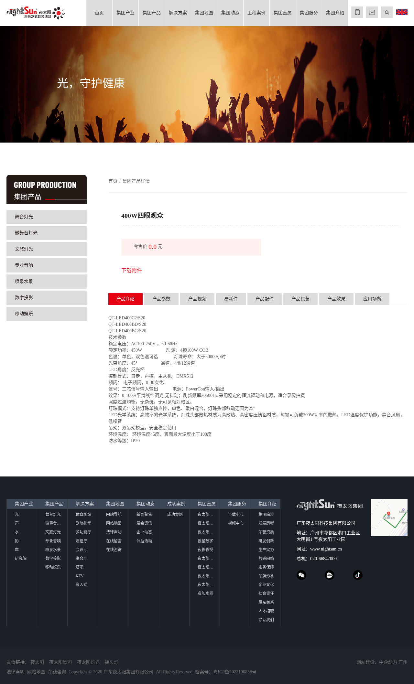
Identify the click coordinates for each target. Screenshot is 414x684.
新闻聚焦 (144, 514)
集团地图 (204, 12)
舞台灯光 (24, 216)
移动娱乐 (24, 313)
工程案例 (256, 12)
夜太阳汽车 (207, 514)
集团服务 (309, 12)
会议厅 (81, 550)
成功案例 (176, 503)
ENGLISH (402, 12)
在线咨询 (114, 550)
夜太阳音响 (207, 532)
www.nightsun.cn (326, 549)
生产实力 (266, 550)
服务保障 (266, 567)
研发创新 (266, 541)
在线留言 (114, 541)
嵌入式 (81, 584)
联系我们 (266, 620)
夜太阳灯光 (88, 662)
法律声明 (114, 532)
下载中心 (236, 514)
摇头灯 (111, 662)
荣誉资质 (266, 532)
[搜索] (387, 12)
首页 (99, 12)
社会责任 (266, 593)
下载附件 (131, 270)
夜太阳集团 (60, 662)
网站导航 (114, 514)
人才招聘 (266, 611)
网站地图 (114, 523)
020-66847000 (323, 558)
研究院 (21, 558)
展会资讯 (144, 523)
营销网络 (266, 558)
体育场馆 (83, 514)
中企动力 (388, 662)
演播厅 (81, 541)
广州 (403, 662)
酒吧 (79, 567)
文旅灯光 (24, 249)
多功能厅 (83, 532)
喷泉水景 (24, 281)
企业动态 (144, 532)
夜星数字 (205, 541)
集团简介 (266, 514)
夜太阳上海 (207, 558)
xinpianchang (329, 575)
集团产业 (125, 12)
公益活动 (144, 541)
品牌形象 (266, 576)
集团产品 (152, 12)
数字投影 (24, 297)
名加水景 (205, 593)
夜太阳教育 (207, 576)
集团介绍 (335, 12)
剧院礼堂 (83, 523)
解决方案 (178, 12)
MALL (372, 12)
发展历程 (266, 523)
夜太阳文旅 (207, 523)
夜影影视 (205, 550)
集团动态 (230, 12)
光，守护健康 (91, 83)
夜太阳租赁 (207, 584)
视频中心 (236, 523)
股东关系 (266, 602)
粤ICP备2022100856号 (234, 671)
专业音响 (24, 265)
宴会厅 (81, 558)
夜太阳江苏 (207, 567)
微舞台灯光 (26, 232)
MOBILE (357, 12)
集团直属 (283, 12)
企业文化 (266, 584)
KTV (80, 576)
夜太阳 (37, 662)
